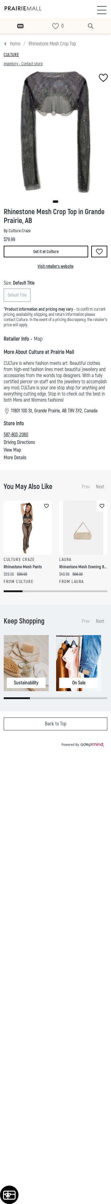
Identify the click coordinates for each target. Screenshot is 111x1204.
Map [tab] (38, 339)
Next (100, 487)
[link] (55, 26)
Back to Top (55, 724)
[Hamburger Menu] (20, 26)
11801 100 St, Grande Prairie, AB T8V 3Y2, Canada (54, 411)
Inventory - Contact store (23, 63)
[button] (55, 201)
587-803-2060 (16, 435)
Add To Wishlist (99, 251)
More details (15, 458)
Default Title (17, 295)
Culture (11, 54)
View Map (12, 450)
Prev (86, 487)
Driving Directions (19, 442)
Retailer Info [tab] (16, 339)
